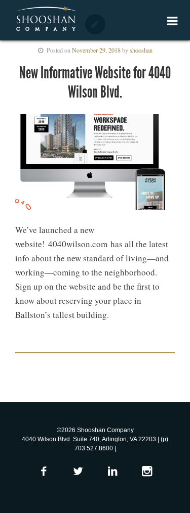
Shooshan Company (46, 19)
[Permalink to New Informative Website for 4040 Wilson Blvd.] (95, 164)
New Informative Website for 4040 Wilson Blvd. (95, 82)
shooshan (141, 50)
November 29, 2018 (96, 50)
